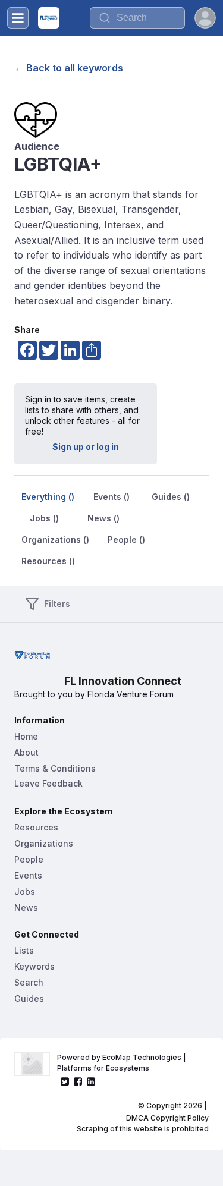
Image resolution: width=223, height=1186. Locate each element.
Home (26, 736)
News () (103, 518)
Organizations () (55, 539)
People (28, 859)
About (26, 752)
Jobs (24, 891)
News (26, 907)
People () (126, 539)
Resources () (48, 561)
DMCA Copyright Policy (167, 1117)
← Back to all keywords (68, 68)
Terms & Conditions (55, 768)
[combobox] (137, 18)
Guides (29, 998)
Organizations (43, 843)
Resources (36, 827)
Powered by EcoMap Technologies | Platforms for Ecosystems (122, 1062)
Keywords (34, 966)
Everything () (47, 497)
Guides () (171, 497)
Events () (111, 497)
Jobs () (44, 518)
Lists (24, 950)
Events (28, 875)
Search (28, 982)
